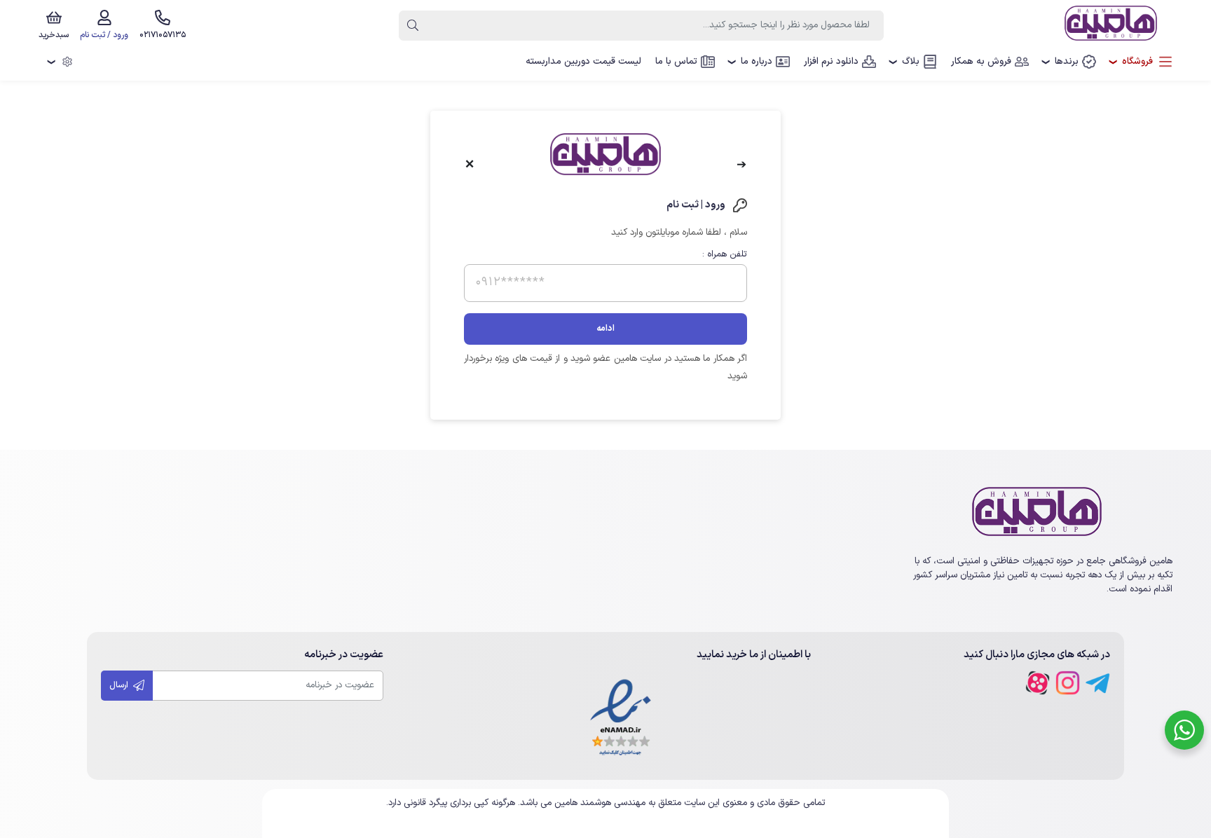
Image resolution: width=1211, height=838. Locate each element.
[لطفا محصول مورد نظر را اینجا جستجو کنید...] (412, 25)
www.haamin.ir (605, 822)
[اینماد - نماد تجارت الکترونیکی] (620, 718)
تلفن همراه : (724, 254)
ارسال (119, 685)
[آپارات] (1037, 683)
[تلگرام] (1098, 683)
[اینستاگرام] (1067, 683)
